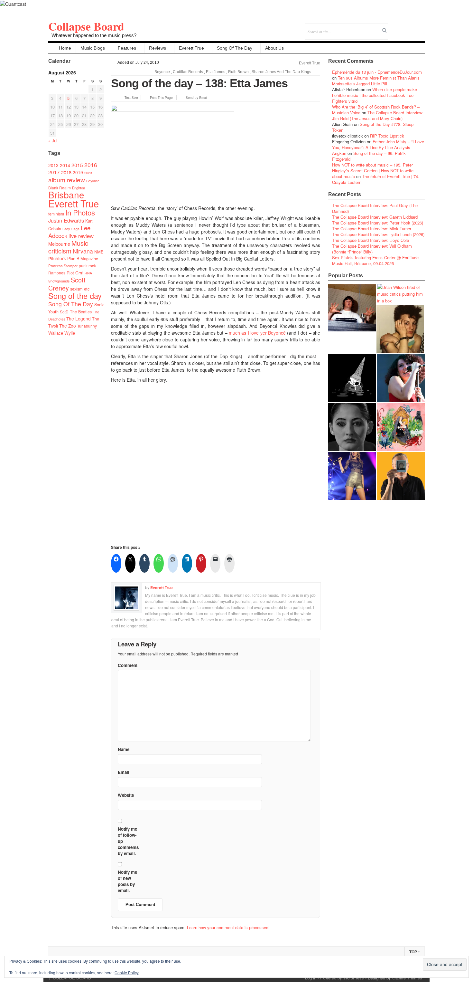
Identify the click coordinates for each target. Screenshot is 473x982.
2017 (54, 172)
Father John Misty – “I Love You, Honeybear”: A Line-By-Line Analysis (378, 144)
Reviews (157, 48)
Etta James (215, 72)
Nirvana (83, 251)
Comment (127, 665)
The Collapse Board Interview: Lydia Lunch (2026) (378, 234)
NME (99, 252)
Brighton (78, 187)
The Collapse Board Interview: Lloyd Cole (370, 240)
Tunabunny (87, 326)
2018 (66, 172)
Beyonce (92, 180)
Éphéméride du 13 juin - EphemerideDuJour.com (377, 72)
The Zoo (67, 325)
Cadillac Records (188, 72)
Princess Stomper (63, 265)
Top (414, 952)
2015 (77, 164)
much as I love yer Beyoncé (257, 332)
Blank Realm (59, 187)
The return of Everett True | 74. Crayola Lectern (375, 179)
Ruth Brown (238, 72)
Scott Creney (67, 283)
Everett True (191, 48)
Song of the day (75, 295)
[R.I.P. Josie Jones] (352, 427)
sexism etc (79, 289)
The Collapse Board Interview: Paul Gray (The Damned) (375, 208)
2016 (90, 165)
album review (66, 179)
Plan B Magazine (82, 259)
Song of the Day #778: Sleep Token (372, 127)
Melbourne (59, 243)
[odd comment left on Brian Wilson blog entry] (352, 307)
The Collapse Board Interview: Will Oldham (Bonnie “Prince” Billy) (372, 249)
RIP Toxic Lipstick (387, 136)
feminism (56, 213)
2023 (88, 172)
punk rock (87, 265)
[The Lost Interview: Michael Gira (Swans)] (401, 476)
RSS (419, 27)
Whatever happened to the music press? (93, 35)
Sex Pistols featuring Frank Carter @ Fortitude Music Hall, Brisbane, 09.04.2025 (375, 260)
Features (127, 48)
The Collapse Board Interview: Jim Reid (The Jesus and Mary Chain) (377, 115)
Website (126, 795)
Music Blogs (92, 48)
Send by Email (196, 97)
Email (411, 27)
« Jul (52, 141)
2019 (78, 172)
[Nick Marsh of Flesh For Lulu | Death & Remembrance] (400, 329)
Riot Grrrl (75, 273)
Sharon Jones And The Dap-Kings (281, 72)
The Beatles (81, 312)
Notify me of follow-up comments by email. (128, 841)
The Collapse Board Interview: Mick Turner (371, 228)
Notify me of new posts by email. (127, 881)
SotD (64, 311)
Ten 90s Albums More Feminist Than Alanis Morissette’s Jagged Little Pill (376, 81)
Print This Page (161, 97)
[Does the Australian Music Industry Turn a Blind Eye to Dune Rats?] (352, 378)
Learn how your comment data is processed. (228, 927)
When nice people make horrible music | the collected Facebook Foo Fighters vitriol (374, 95)
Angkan (339, 153)
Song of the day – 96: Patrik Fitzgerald (369, 156)
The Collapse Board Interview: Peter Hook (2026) (377, 223)
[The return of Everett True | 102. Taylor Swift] (352, 476)
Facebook (402, 27)
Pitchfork (57, 258)
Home (65, 48)
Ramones (56, 272)
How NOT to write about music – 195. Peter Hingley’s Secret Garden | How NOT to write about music (372, 170)
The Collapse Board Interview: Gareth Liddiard (375, 217)
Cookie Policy (127, 972)
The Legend (78, 318)
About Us (274, 48)
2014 (65, 165)
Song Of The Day (234, 48)
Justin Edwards (66, 220)
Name (123, 749)
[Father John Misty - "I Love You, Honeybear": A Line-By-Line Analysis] (401, 427)
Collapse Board (86, 26)
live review (81, 236)
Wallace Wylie (61, 333)
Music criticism (68, 246)
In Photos (80, 212)
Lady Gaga (70, 228)
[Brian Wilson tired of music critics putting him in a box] (401, 294)
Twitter (393, 27)
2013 (53, 165)
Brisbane (66, 194)
